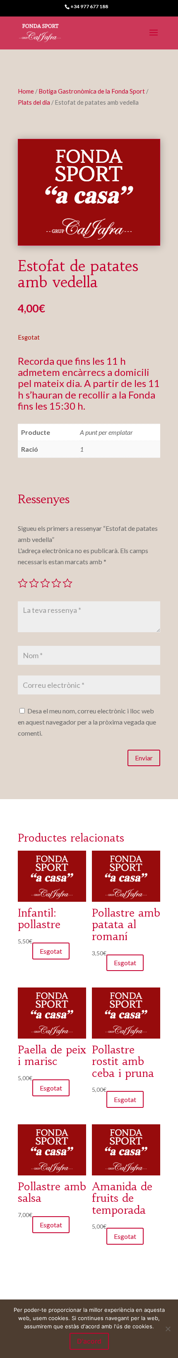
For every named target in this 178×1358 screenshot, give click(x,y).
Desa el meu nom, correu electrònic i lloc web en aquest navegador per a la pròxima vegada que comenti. (87, 722)
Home (26, 91)
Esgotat (51, 951)
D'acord (89, 1341)
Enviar (144, 758)
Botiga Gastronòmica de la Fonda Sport (91, 91)
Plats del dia (34, 102)
